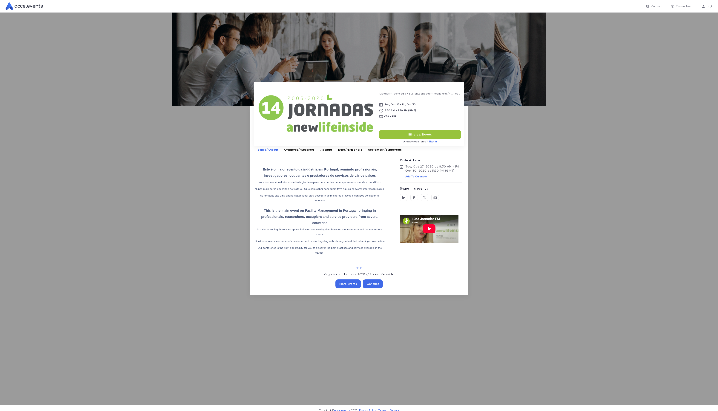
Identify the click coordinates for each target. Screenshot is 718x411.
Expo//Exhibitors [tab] (350, 149)
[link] (22, 6)
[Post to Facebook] (414, 197)
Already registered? (420, 141)
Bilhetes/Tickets (420, 134)
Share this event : (414, 188)
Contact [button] (656, 6)
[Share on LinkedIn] (403, 197)
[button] (416, 177)
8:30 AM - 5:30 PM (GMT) (400, 110)
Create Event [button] (684, 6)
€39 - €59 (390, 116)
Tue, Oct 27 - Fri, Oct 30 (400, 104)
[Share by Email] (435, 197)
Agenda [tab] (326, 149)
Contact (373, 284)
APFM (359, 267)
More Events (348, 284)
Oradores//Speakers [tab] (299, 149)
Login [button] (710, 6)
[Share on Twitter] (424, 197)
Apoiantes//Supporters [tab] (385, 149)
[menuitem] (653, 6)
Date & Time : (411, 160)
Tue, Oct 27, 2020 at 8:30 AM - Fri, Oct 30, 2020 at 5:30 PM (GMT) (432, 168)
